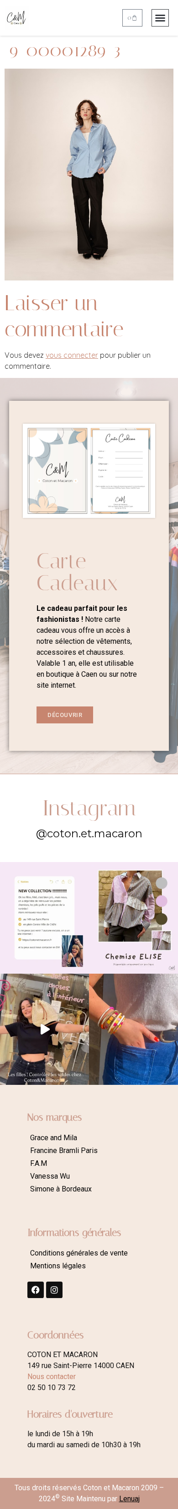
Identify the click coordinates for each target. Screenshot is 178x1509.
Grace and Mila (53, 1137)
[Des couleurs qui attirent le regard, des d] (133, 1029)
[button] (160, 18)
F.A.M (38, 1163)
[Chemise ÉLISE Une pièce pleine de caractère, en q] (133, 918)
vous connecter (72, 355)
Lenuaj (129, 1498)
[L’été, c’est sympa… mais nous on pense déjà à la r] (44, 918)
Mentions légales (58, 1265)
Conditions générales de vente (79, 1253)
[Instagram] (54, 1290)
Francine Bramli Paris (64, 1150)
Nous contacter (51, 1376)
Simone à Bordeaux (61, 1189)
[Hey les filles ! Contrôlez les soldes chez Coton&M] (44, 1029)
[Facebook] (35, 1290)
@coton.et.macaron (89, 833)
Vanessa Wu (50, 1176)
